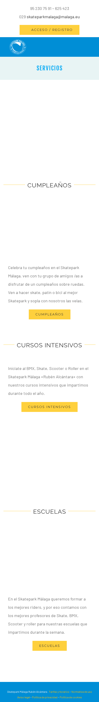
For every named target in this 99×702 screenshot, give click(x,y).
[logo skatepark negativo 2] (17, 41)
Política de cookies (71, 697)
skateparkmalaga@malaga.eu (53, 16)
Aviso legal (23, 697)
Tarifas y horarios (59, 691)
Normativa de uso (81, 691)
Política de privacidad (45, 697)
